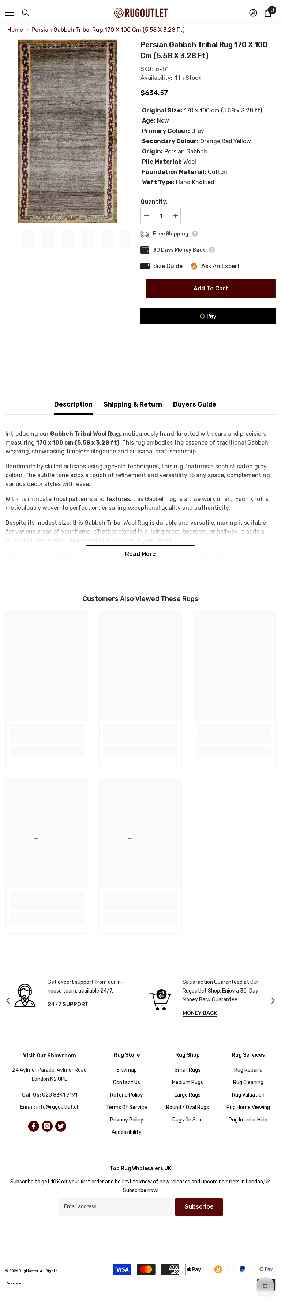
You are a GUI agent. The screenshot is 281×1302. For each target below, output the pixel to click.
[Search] (25, 12)
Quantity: (154, 201)
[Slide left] (8, 1001)
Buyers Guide (194, 404)
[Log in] (253, 13)
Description (73, 404)
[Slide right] (272, 1001)
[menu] (9, 12)
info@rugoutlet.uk (57, 1107)
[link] (47, 738)
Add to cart (211, 288)
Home (15, 29)
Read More (140, 553)
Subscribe (199, 1206)
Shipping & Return (133, 404)
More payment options (208, 328)
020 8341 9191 (59, 1095)
